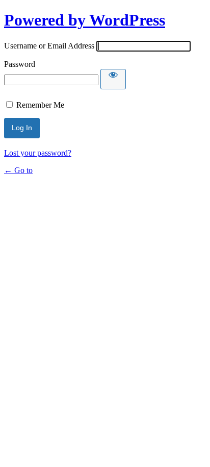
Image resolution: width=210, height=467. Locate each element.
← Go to (18, 170)
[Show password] (113, 79)
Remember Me (40, 105)
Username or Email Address (49, 45)
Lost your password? (37, 153)
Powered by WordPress (84, 20)
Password (19, 64)
